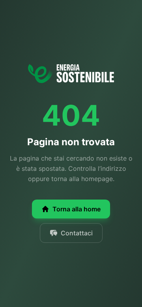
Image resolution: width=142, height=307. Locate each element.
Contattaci (77, 233)
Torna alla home (76, 209)
